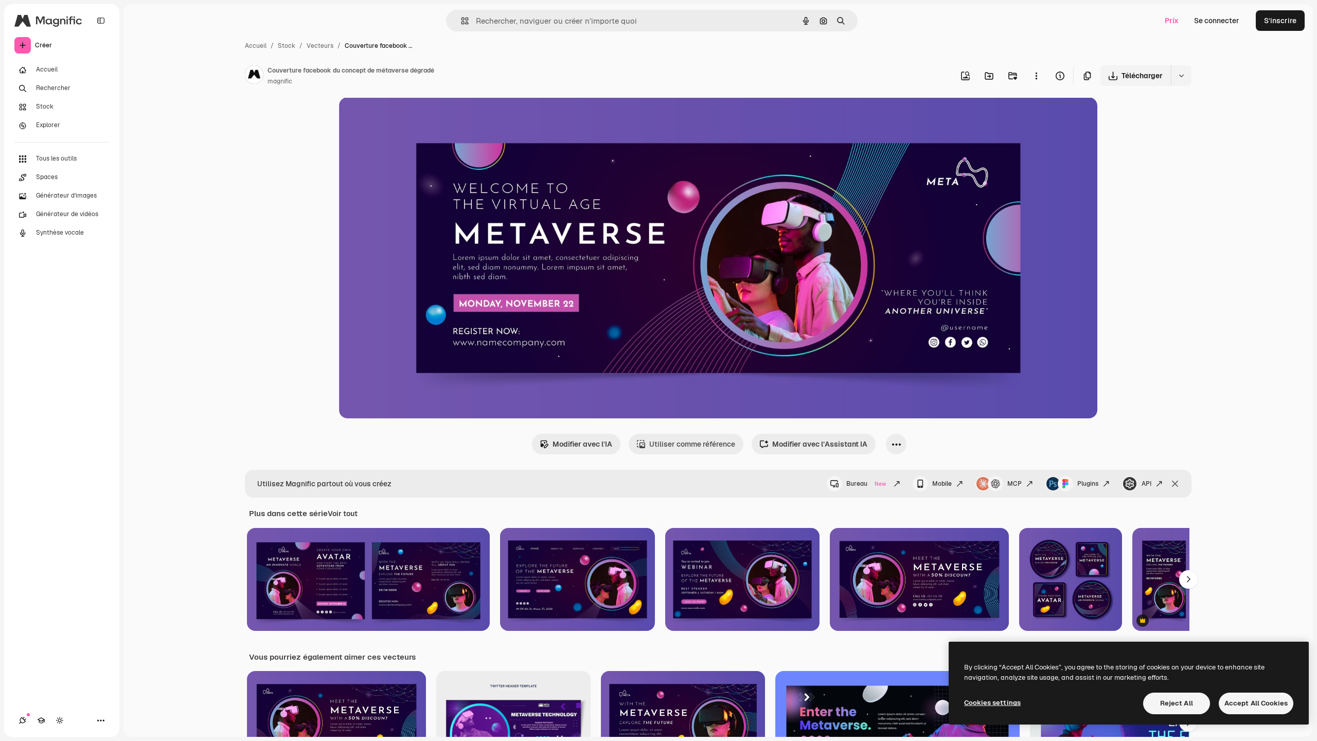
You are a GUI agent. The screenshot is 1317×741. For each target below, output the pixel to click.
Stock (286, 46)
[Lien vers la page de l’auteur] (254, 76)
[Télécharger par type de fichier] (1181, 75)
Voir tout (343, 513)
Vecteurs (320, 46)
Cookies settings (992, 702)
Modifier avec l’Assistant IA (819, 444)
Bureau (866, 484)
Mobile (942, 484)
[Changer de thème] (59, 720)
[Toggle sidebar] (101, 20)
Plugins (1087, 484)
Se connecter (1216, 20)
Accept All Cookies (1256, 703)
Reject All (1176, 703)
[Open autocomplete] (461, 21)
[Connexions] (22, 720)
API (1146, 484)
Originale (406, 117)
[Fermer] (1175, 484)
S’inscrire (1280, 20)
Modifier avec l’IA (582, 444)
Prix (1172, 20)
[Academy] (41, 720)
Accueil (255, 46)
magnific (280, 81)
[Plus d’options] (1036, 75)
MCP (1014, 484)
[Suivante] (1188, 579)
